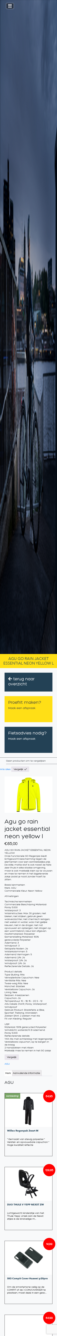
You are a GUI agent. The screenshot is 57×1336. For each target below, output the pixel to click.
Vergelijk (18, 769)
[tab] (8, 1073)
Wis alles (5, 769)
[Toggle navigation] (10, 6)
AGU (7, 1063)
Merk (8, 1073)
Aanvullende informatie (26, 1073)
